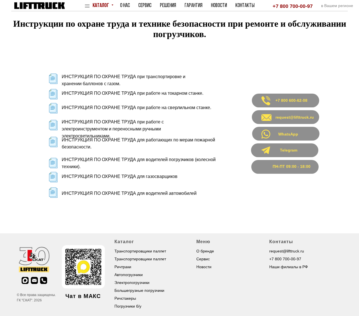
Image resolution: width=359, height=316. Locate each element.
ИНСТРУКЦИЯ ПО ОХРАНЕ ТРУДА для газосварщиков (120, 176)
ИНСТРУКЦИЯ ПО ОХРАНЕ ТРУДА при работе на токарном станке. (132, 93)
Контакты (245, 5)
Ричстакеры (125, 298)
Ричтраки (122, 267)
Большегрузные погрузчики (139, 290)
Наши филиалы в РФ (288, 267)
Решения (168, 5)
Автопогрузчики (128, 274)
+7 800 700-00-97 (293, 6)
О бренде (205, 251)
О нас (125, 5)
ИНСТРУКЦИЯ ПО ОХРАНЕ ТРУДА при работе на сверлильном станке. (136, 107)
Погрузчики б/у (127, 306)
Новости (219, 5)
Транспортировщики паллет (140, 251)
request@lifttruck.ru (286, 251)
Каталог (101, 5)
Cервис (203, 259)
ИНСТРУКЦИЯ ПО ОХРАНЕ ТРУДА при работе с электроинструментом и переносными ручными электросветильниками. (113, 128)
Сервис (144, 5)
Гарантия (193, 5)
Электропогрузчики (131, 282)
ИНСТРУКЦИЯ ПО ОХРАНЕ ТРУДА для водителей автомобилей (129, 193)
